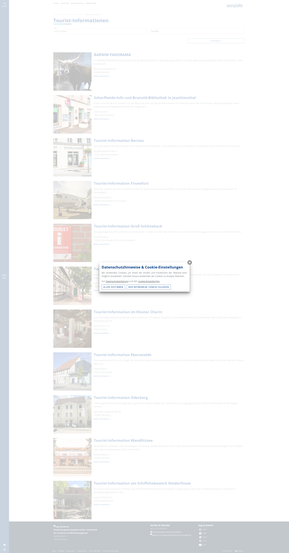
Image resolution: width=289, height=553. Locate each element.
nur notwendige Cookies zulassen (148, 287)
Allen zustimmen (113, 287)
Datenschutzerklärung (117, 281)
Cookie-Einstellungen (149, 281)
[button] (189, 262)
